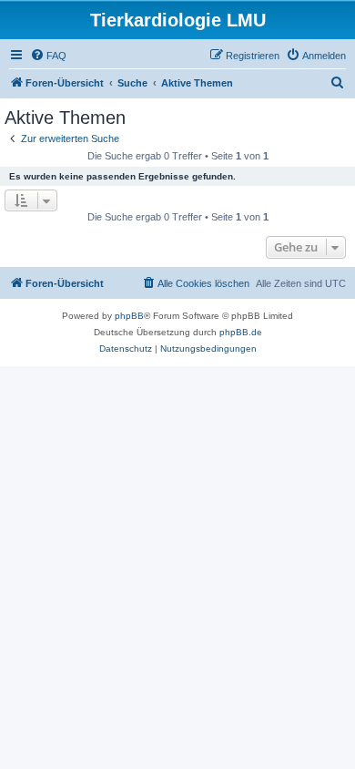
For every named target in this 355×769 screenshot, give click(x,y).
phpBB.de (240, 332)
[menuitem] (48, 56)
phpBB (129, 316)
